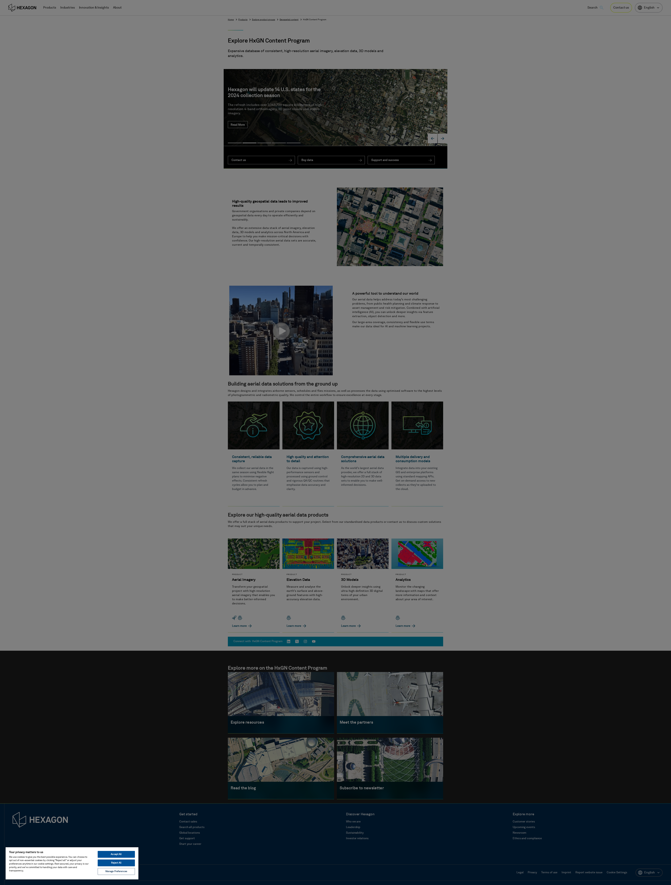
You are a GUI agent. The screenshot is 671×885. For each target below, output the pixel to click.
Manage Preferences (116, 871)
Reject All (116, 863)
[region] (72, 863)
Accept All (116, 854)
